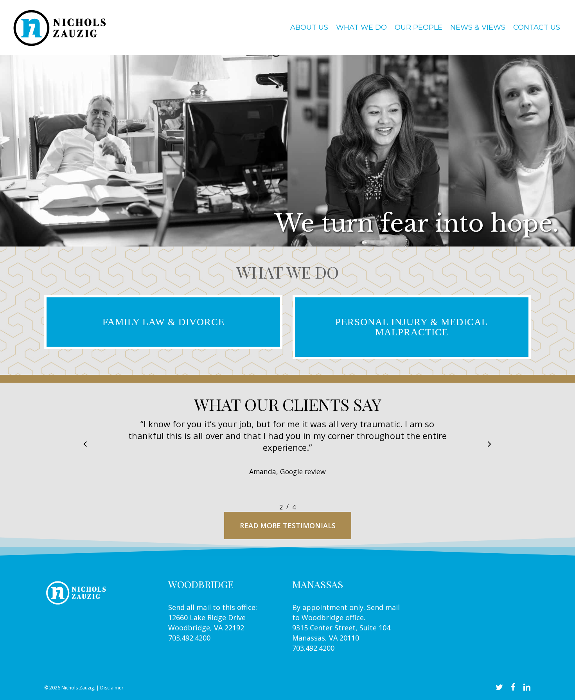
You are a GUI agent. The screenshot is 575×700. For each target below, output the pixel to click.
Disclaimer (112, 687)
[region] (287, 460)
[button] (85, 444)
